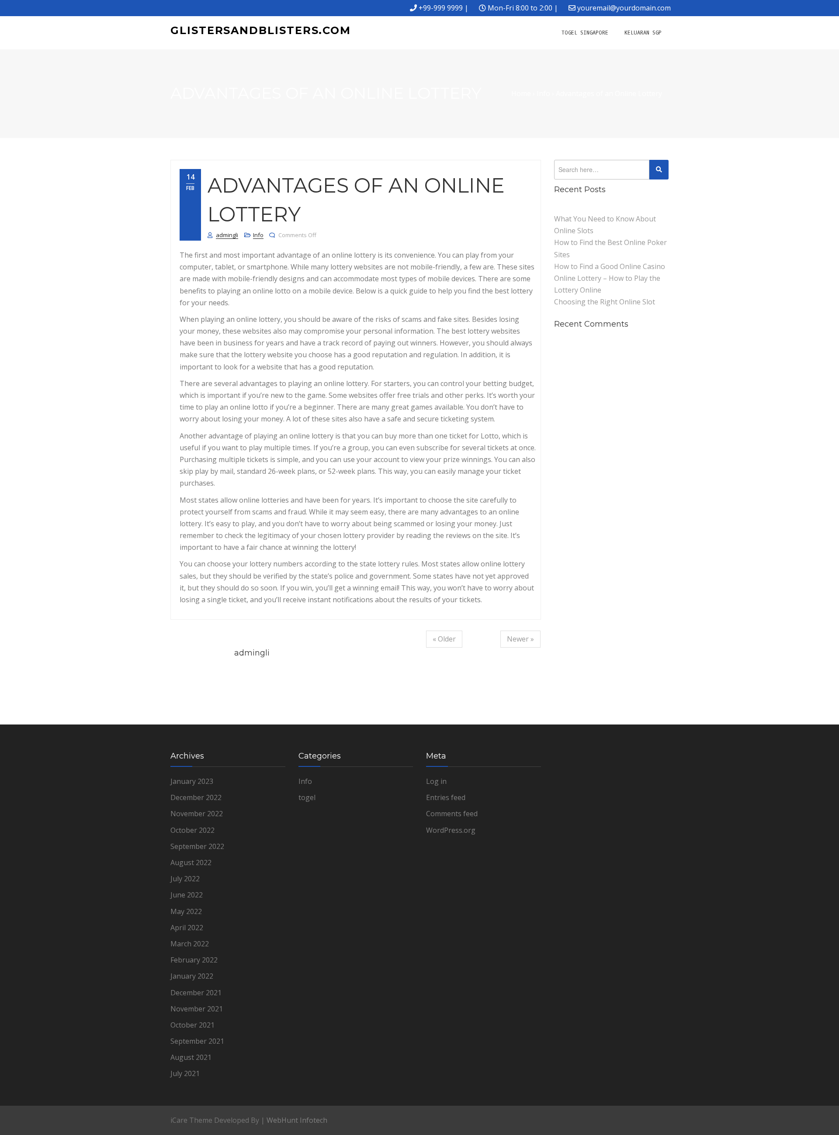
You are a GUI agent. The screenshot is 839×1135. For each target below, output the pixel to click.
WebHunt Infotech (297, 1120)
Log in (436, 781)
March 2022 (189, 944)
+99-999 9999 (441, 8)
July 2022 (185, 878)
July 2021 (185, 1073)
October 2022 (192, 830)
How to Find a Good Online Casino (609, 266)
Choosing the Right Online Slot (604, 302)
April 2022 (186, 927)
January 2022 (191, 976)
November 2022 (196, 813)
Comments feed (452, 813)
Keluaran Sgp (643, 32)
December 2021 (196, 992)
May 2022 (186, 911)
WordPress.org (450, 830)
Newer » (520, 639)
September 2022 (197, 846)
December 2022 (196, 797)
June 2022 (186, 895)
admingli (227, 235)
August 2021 (190, 1057)
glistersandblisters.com (260, 30)
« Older (444, 639)
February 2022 (194, 960)
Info (258, 235)
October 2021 (192, 1025)
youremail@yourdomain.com (624, 8)
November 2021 (196, 1009)
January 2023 (191, 781)
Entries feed (445, 797)
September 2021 (197, 1041)
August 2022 (190, 862)
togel (306, 797)
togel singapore (585, 32)
